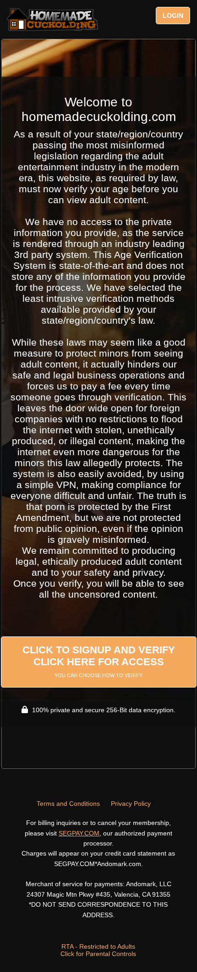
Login (173, 15)
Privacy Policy (131, 803)
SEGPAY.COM (79, 833)
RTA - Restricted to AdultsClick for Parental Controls (98, 950)
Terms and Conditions (68, 803)
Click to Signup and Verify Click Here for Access (98, 661)
